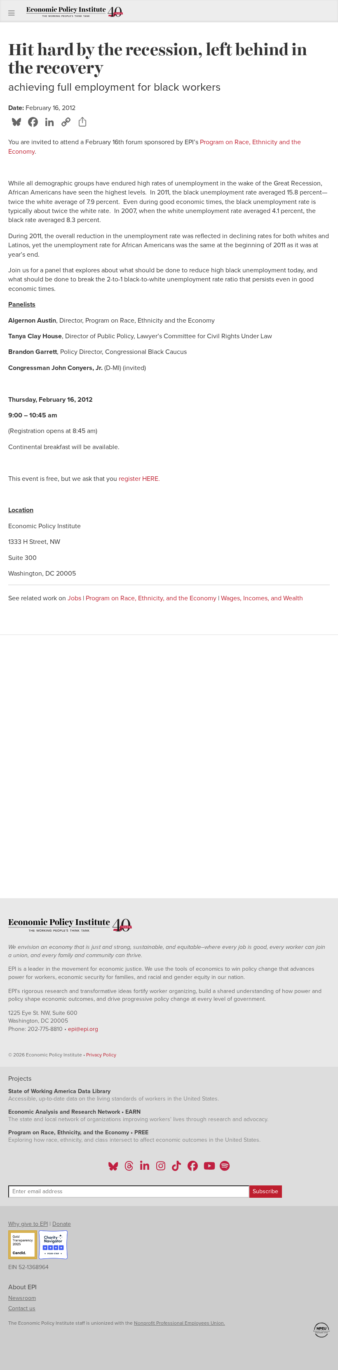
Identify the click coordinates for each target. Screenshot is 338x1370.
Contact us (21, 1308)
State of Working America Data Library (59, 1091)
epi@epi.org (83, 1029)
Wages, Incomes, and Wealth (262, 598)
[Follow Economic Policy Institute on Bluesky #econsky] (113, 1168)
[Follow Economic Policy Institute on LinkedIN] (145, 1168)
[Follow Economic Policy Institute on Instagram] (160, 1168)
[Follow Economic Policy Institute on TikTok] (176, 1168)
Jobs (74, 598)
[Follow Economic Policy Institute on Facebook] (192, 1168)
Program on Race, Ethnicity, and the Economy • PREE (78, 1132)
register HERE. (138, 479)
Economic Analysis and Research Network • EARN (74, 1111)
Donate (61, 1223)
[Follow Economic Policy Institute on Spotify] (224, 1168)
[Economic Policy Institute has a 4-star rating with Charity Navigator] (53, 1246)
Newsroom (22, 1298)
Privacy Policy (101, 1055)
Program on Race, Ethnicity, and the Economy (151, 598)
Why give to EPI (28, 1223)
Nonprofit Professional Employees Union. (179, 1323)
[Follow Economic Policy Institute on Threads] (129, 1168)
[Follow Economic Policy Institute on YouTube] (208, 1168)
